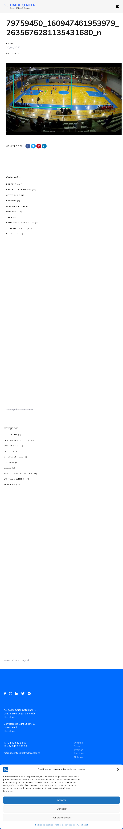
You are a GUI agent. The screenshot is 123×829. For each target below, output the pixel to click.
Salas (10, 217)
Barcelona (13, 184)
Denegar (61, 808)
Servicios (12, 233)
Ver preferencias (61, 817)
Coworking (13, 195)
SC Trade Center (16, 228)
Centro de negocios (18, 189)
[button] (118, 769)
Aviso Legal (82, 825)
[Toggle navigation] (89, 6)
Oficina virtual (16, 206)
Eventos (11, 200)
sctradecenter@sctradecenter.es (22, 752)
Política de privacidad (65, 825)
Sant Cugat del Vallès (20, 222)
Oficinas (11, 211)
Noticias (78, 757)
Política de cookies (44, 825)
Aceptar (61, 799)
